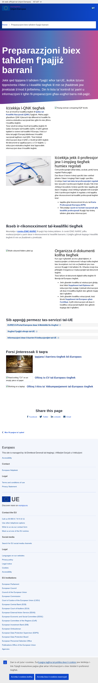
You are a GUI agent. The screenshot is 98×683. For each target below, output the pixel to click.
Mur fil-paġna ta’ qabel (14, 432)
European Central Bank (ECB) (14, 604)
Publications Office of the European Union (19, 645)
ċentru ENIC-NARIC (26, 231)
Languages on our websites (13, 556)
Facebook (33, 417)
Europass (8, 447)
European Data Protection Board (15, 637)
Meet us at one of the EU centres (15, 531)
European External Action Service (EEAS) (18, 613)
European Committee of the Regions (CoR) (19, 621)
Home (5, 25)
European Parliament (10, 584)
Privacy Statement (9, 487)
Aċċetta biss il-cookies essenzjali (52, 677)
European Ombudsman (11, 629)
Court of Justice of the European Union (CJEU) (21, 600)
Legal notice (7, 564)
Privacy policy (7, 560)
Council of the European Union (14, 592)
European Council (9, 588)
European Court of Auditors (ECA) (15, 608)
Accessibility (7, 458)
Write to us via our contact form (14, 527)
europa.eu (23, 505)
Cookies (5, 568)
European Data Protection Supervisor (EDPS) (20, 633)
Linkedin (57, 417)
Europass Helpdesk (10, 470)
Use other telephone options (13, 523)
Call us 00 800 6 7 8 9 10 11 (13, 519)
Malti (93, 9)
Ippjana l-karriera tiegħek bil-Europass (58, 356)
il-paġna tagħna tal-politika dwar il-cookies (57, 662)
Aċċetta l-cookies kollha (21, 677)
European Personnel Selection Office (17, 641)
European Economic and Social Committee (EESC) (22, 617)
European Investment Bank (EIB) (15, 625)
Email (68, 417)
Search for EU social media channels (17, 543)
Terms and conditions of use (13, 482)
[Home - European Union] (14, 9)
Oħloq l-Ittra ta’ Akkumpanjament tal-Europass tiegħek (60, 386)
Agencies (5, 649)
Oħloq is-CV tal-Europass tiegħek (55, 377)
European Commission (11, 596)
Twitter (45, 417)
